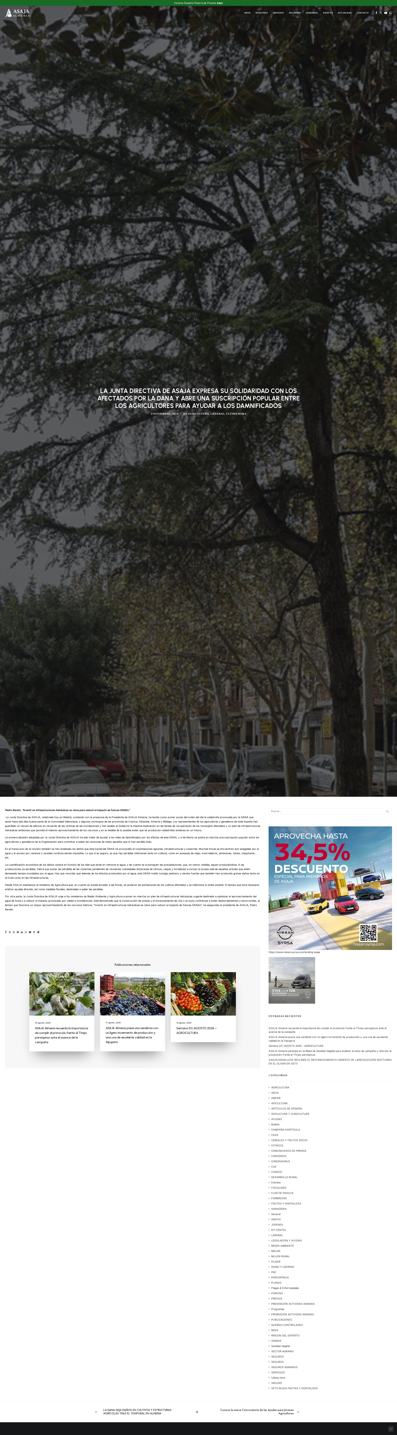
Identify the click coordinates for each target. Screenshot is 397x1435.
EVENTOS (328, 13)
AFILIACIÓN (295, 13)
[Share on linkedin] (22, 1212)
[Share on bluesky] (30, 1212)
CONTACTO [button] (363, 13)
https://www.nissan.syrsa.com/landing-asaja (294, 1231)
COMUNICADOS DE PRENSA (145, 1259)
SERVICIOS (278, 13)
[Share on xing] (34, 1212)
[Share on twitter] (10, 1212)
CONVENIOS (312, 13)
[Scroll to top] (391, 1428)
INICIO (247, 13)
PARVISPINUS (80, 1259)
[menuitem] (247, 13)
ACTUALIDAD (345, 13)
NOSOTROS (262, 13)
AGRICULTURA (198, 553)
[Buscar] (330, 1090)
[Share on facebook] (6, 1212)
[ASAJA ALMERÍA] (17, 13)
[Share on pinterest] (18, 1212)
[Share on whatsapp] (26, 1212)
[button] (376, 13)
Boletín (224, 1259)
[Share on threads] (14, 1212)
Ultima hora (236, 553)
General (217, 553)
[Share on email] (38, 1212)
